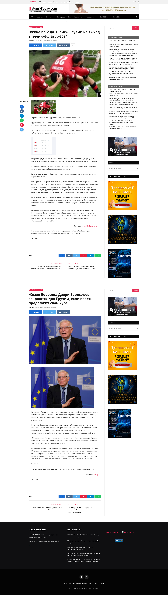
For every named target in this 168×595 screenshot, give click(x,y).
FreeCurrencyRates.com (114, 532)
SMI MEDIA (116, 17)
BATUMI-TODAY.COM (79, 588)
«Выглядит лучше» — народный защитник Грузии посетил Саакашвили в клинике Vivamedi (46, 268)
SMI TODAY (104, 17)
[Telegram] (22, 116)
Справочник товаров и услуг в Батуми (88, 583)
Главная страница (34, 22)
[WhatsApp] (22, 120)
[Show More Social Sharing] (73, 45)
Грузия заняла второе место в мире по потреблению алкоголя (60, 2)
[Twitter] (22, 129)
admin (32, 40)
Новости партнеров (35, 27)
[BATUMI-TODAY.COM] (43, 9)
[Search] (136, 17)
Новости (49, 17)
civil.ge (96, 475)
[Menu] (32, 16)
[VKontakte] (22, 111)
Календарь (61, 17)
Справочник (90, 17)
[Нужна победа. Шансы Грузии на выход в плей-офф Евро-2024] (65, 73)
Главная (40, 17)
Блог (69, 17)
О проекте (32, 546)
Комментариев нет (51, 40)
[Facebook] (22, 107)
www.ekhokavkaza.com (90, 226)
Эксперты (78, 17)
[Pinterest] (22, 125)
